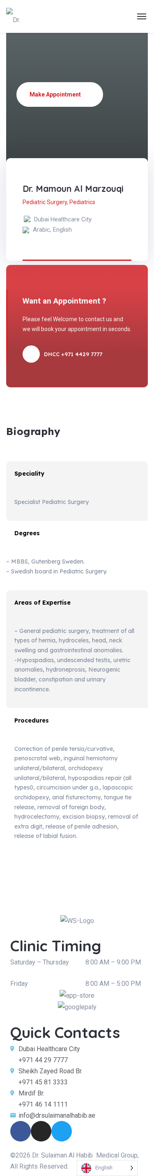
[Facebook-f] (20, 1131)
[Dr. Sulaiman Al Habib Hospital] (19, 16)
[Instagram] (41, 1131)
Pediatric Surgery (45, 202)
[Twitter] (61, 1131)
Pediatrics (82, 202)
